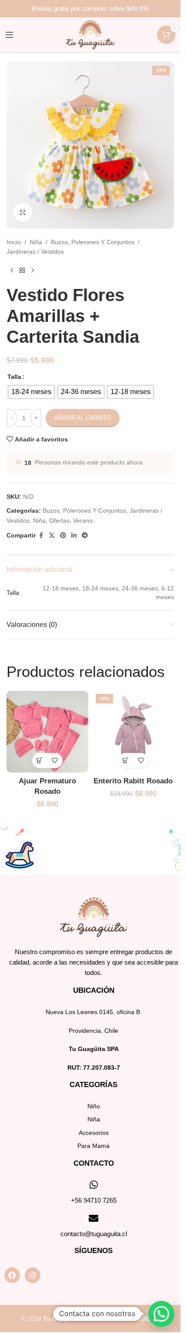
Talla (14, 376)
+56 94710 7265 (94, 1200)
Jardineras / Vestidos (35, 251)
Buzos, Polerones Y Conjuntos (92, 242)
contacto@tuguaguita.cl (93, 1233)
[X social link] (51, 535)
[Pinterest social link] (63, 535)
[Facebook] (12, 1275)
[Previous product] (12, 270)
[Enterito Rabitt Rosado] (133, 732)
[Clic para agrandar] (23, 212)
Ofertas (59, 520)
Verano (83, 520)
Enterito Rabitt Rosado (133, 781)
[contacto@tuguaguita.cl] (93, 1218)
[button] (39, 760)
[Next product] (32, 270)
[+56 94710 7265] (93, 1185)
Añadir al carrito (82, 417)
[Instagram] (32, 1275)
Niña (36, 242)
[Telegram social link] (84, 535)
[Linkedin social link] (74, 535)
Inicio (14, 242)
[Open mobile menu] (9, 34)
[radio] (31, 391)
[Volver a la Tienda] (22, 270)
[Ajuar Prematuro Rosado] (47, 732)
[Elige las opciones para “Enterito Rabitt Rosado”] (125, 760)
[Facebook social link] (41, 535)
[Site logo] (90, 34)
